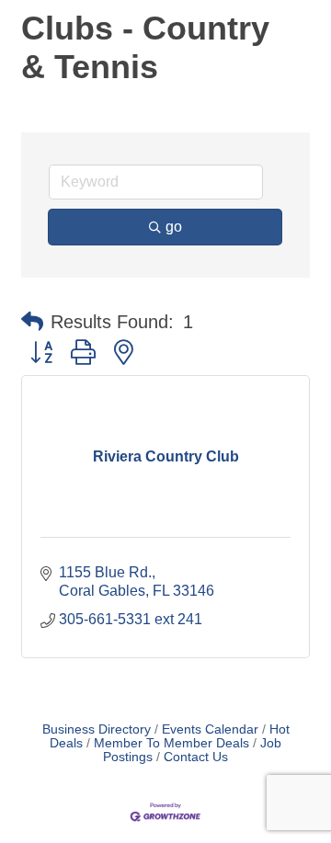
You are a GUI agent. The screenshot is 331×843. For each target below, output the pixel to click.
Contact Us (196, 757)
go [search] (174, 226)
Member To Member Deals (171, 743)
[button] (32, 321)
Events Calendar (210, 729)
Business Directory (96, 729)
